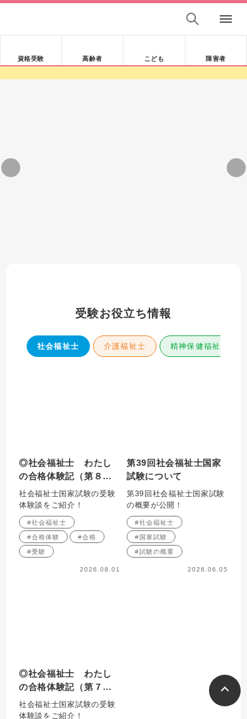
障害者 (216, 58)
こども (154, 58)
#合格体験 (43, 537)
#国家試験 (151, 537)
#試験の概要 (154, 551)
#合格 (87, 537)
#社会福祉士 (46, 522)
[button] (70, 233)
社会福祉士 (58, 346)
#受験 (36, 551)
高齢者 (92, 58)
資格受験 (31, 58)
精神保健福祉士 (199, 346)
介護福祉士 (125, 346)
